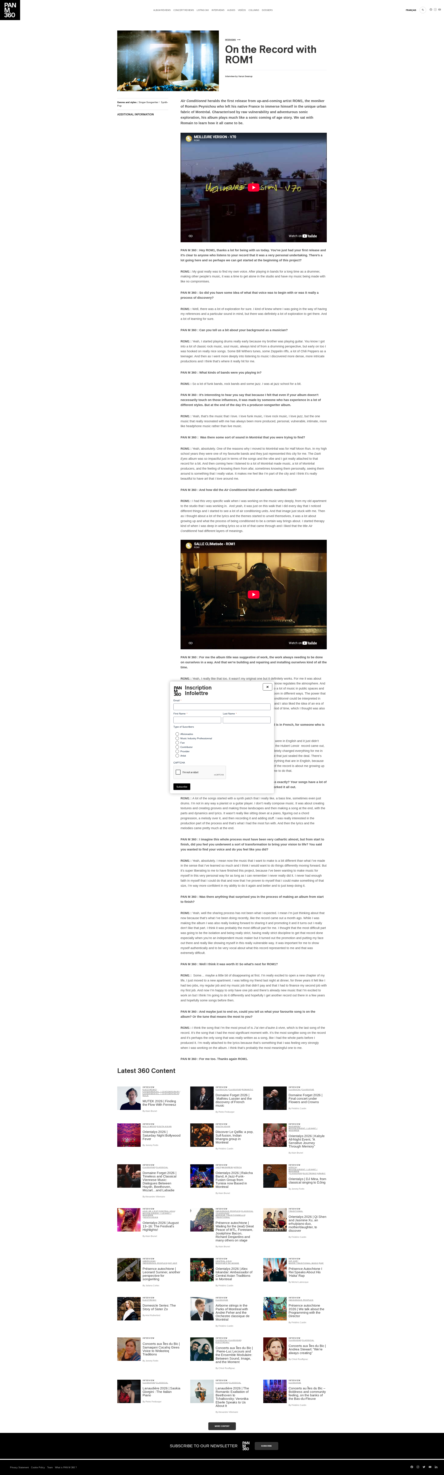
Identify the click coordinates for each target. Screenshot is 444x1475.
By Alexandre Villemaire (154, 1196)
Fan (182, 742)
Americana (149, 1261)
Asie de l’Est (150, 1211)
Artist (183, 755)
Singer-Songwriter (148, 102)
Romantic (247, 1089)
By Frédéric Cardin (297, 1108)
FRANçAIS (411, 10)
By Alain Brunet (150, 1111)
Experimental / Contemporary (161, 1092)
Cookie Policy (38, 1467)
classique (235, 1089)
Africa (238, 1167)
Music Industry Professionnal (196, 738)
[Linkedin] (436, 1467)
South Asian (164, 1126)
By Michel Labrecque (299, 1282)
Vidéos (242, 10)
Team (50, 1467)
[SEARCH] (423, 10)
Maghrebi (294, 1126)
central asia (167, 1211)
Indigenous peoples (228, 1211)
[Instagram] (435, 10)
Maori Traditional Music (304, 1263)
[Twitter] (424, 1467)
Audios (231, 10)
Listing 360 (203, 10)
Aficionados (186, 734)
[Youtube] (439, 10)
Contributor (186, 747)
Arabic (321, 1173)
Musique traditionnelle (230, 1215)
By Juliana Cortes (151, 1285)
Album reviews (162, 10)
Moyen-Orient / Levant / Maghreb (303, 1129)
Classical (222, 1089)
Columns (254, 10)
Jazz (218, 1167)
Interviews (218, 10)
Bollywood (149, 1126)
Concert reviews (183, 10)
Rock (146, 1096)
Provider (185, 751)
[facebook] (431, 10)
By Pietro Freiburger (225, 1112)
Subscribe (266, 1446)
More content (222, 1426)
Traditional (223, 1217)
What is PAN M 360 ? (66, 1467)
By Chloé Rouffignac (225, 1368)
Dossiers (267, 10)
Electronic (149, 1089)
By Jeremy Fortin (150, 1145)
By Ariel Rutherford (151, 1315)
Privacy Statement (19, 1467)
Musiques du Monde (227, 1263)
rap (321, 1263)
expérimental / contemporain (161, 1094)
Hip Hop (172, 1263)
